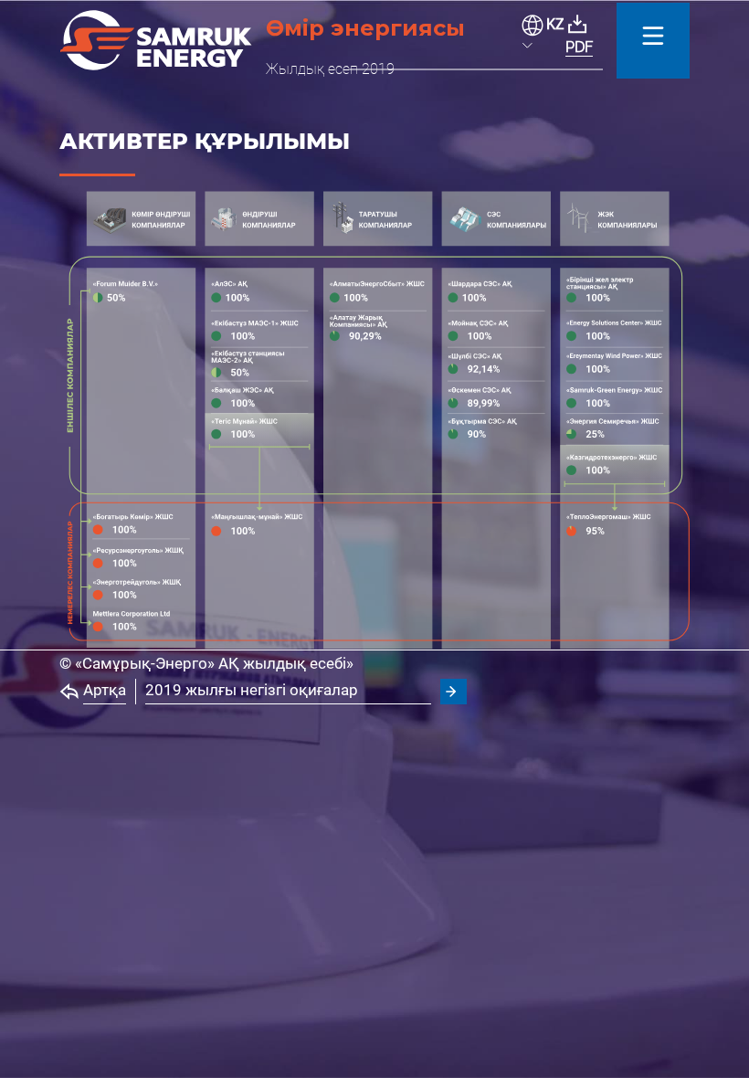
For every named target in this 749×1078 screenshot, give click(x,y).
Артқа (104, 690)
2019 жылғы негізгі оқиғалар (251, 690)
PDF (579, 47)
